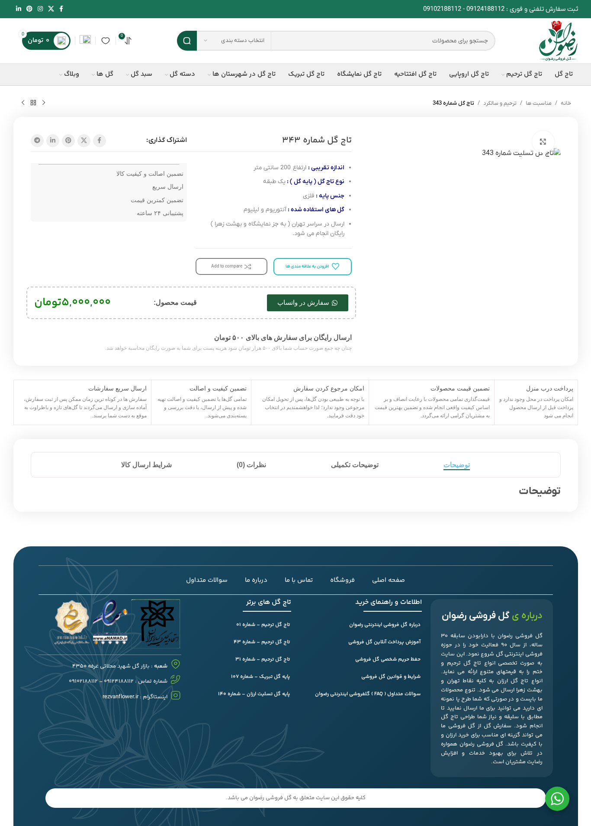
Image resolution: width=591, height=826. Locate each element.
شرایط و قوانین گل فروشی (391, 677)
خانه (566, 103)
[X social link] (51, 9)
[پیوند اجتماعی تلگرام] (37, 140)
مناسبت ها (539, 103)
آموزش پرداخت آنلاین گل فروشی (384, 642)
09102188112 (442, 9)
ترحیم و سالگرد (500, 103)
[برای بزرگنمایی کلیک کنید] (543, 141)
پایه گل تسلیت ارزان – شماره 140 (254, 694)
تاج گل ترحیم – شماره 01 (263, 625)
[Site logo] (558, 40)
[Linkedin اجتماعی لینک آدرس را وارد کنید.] (18, 9)
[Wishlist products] (106, 40)
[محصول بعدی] (23, 103)
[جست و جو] (187, 41)
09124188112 (485, 9)
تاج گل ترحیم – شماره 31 (262, 659)
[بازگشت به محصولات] (33, 103)
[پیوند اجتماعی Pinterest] (29, 9)
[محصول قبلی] (44, 103)
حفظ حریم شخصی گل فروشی (388, 659)
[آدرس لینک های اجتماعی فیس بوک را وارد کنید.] (61, 9)
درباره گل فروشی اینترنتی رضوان (385, 625)
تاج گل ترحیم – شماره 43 (262, 642)
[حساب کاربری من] (85, 40)
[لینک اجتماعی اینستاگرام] (40, 9)
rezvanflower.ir (120, 696)
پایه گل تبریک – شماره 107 (260, 677)
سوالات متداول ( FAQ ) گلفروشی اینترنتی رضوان (368, 694)
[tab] (456, 465)
